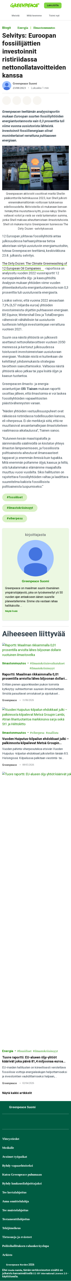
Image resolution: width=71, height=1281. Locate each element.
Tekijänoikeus (11, 1228)
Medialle (8, 1148)
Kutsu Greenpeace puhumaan (22, 1174)
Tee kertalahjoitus (14, 1192)
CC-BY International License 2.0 (50, 1273)
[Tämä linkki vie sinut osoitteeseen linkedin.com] (51, 1123)
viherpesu (38, 732)
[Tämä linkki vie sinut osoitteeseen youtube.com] (42, 1123)
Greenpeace (9, 700)
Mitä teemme (34, 15)
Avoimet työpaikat (14, 1156)
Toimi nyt (54, 15)
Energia (22, 28)
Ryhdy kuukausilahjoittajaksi (22, 1183)
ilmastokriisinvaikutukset (48, 663)
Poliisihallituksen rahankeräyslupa (25, 1246)
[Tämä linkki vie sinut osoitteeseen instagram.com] (23, 1123)
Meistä (15, 15)
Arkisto (7, 1255)
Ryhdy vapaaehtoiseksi (17, 1165)
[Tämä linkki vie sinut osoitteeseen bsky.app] (14, 1123)
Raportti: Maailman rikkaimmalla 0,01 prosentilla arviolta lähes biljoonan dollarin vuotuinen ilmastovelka (34, 676)
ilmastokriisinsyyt (43, 668)
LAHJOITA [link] (53, 5)
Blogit (6, 28)
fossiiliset (25, 1051)
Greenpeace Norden (17, 1265)
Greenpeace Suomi (25, 83)
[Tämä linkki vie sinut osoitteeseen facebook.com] (5, 1123)
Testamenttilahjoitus (16, 1219)
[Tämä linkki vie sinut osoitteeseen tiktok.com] (32, 1123)
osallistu (53, 732)
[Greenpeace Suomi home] (26, 5)
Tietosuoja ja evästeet (17, 1237)
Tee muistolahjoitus (15, 1210)
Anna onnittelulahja (15, 1201)
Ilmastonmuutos (44, 28)
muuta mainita (15, 1270)
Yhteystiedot (10, 1139)
